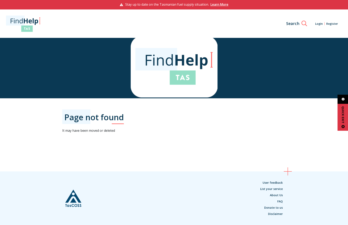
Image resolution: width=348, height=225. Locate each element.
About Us (276, 195)
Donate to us (273, 207)
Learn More (219, 4)
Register (332, 24)
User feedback (273, 183)
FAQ (280, 201)
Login (319, 24)
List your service (271, 189)
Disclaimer (275, 214)
